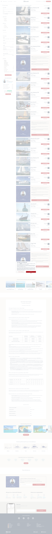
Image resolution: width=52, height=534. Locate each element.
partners (21, 263)
